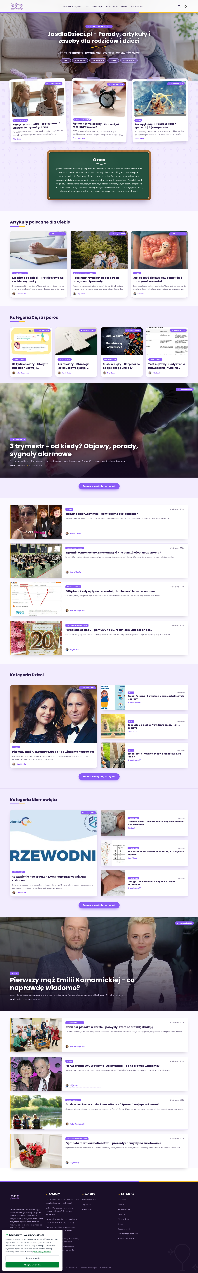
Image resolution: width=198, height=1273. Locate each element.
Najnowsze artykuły (72, 6)
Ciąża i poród (112, 6)
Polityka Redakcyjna (89, 1268)
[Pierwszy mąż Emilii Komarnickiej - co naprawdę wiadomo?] (99, 964)
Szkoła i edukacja (82, 120)
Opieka (124, 6)
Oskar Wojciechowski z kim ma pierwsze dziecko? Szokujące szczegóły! (59, 1211)
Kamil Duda (139, 139)
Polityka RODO (72, 1268)
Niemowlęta (98, 6)
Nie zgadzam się (32, 1258)
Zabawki (122, 1200)
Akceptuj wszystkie (32, 1265)
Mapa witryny (105, 1268)
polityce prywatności (42, 1251)
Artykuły (54, 1194)
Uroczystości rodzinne (84, 273)
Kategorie (127, 1194)
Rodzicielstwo (137, 6)
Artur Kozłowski (79, 138)
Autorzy (90, 1194)
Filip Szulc (17, 139)
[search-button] (179, 6)
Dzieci (86, 6)
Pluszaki (121, 1214)
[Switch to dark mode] (185, 6)
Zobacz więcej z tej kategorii (99, 486)
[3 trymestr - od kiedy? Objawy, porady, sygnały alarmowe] (99, 430)
